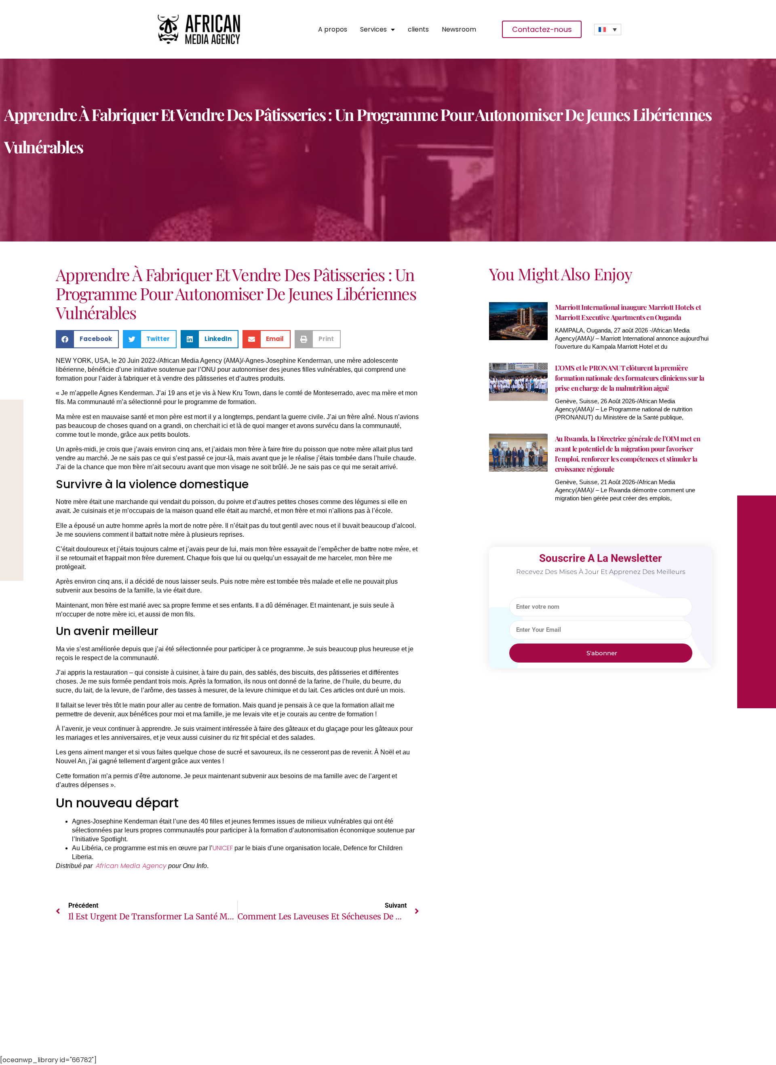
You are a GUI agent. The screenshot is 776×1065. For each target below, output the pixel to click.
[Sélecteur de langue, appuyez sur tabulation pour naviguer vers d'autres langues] (607, 29)
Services (373, 29)
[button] (87, 339)
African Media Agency (131, 865)
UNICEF (223, 848)
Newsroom (459, 29)
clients (418, 29)
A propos (332, 29)
